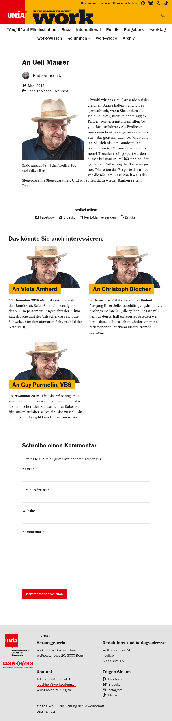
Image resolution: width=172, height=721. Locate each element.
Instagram (115, 690)
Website (28, 510)
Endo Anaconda (48, 75)
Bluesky (114, 684)
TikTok (112, 695)
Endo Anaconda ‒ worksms (48, 91)
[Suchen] (163, 15)
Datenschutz (46, 711)
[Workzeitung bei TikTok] (166, 3)
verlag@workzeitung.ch (54, 690)
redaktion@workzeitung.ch (56, 684)
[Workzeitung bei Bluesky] (150, 3)
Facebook (115, 679)
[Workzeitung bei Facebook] (143, 3)
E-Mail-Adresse (35, 489)
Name (28, 468)
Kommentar (33, 531)
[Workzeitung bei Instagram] (158, 3)
